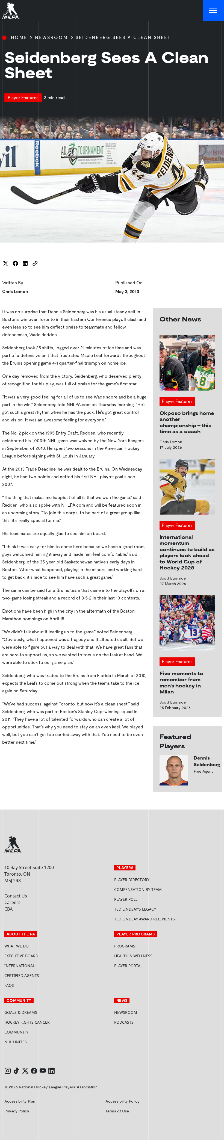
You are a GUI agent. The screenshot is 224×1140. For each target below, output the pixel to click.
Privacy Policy (16, 1111)
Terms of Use (117, 1111)
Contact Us (15, 896)
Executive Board (21, 955)
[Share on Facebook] (15, 263)
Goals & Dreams (20, 1012)
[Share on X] (5, 263)
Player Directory (131, 879)
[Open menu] (213, 10)
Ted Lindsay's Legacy (135, 909)
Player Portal (149, 965)
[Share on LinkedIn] (25, 263)
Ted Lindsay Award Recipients (144, 919)
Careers (12, 902)
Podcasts (124, 1022)
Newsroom (51, 37)
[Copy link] (35, 263)
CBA (8, 909)
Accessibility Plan (19, 1101)
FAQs (9, 985)
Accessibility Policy (122, 1101)
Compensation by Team (138, 889)
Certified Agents (21, 975)
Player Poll (125, 899)
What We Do (16, 946)
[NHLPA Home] (11, 10)
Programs (124, 946)
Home (19, 37)
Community (16, 1032)
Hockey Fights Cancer (27, 1022)
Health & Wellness (133, 955)
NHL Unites (36, 1041)
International (19, 965)
